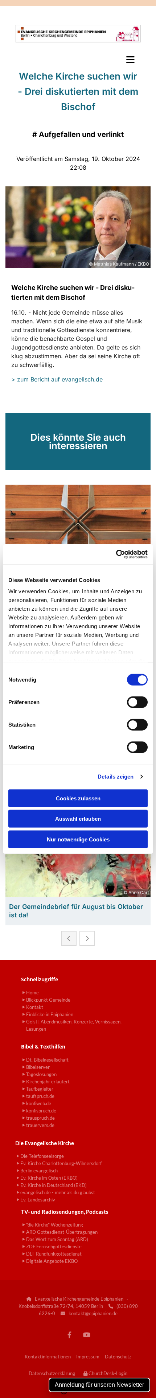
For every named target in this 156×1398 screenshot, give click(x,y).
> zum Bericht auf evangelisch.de (57, 379)
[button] (78, 59)
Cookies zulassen (78, 798)
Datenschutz (118, 1356)
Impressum (87, 1356)
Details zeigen (116, 776)
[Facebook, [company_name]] (69, 1335)
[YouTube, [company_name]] (86, 1335)
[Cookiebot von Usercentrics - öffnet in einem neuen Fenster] (116, 554)
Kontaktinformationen (48, 1356)
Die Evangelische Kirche (44, 1143)
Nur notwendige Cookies (78, 839)
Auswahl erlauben (78, 819)
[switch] (137, 702)
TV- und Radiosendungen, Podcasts (64, 1211)
